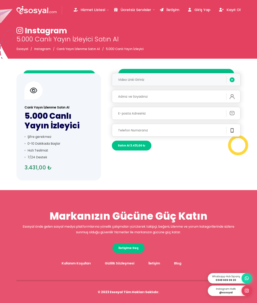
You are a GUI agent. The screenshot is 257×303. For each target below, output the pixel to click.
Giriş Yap (201, 9)
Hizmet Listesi (92, 9)
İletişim (172, 9)
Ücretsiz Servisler (135, 9)
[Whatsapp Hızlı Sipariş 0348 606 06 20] (247, 278)
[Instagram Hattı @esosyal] (247, 291)
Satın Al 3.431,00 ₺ (131, 145)
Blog (177, 263)
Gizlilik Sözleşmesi (119, 263)
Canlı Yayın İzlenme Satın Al (78, 49)
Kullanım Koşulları (76, 263)
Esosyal (22, 49)
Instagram (42, 49)
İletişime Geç (128, 248)
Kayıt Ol (233, 9)
